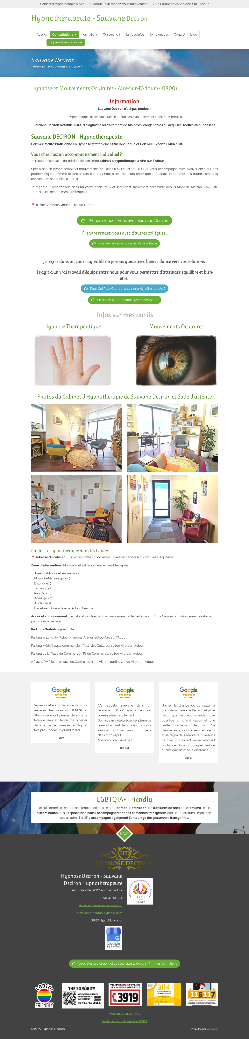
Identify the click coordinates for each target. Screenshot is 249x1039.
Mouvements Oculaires (176, 326)
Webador (212, 1029)
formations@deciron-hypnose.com (99, 913)
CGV (137, 1013)
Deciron (89, 18)
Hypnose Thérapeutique (72, 326)
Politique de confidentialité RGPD (124, 1021)
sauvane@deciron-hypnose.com (100, 905)
